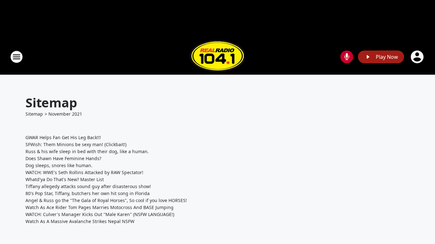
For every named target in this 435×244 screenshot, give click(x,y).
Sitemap (34, 114)
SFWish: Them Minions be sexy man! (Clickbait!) (75, 144)
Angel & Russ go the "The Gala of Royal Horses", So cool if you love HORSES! (106, 200)
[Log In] (418, 57)
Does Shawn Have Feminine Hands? (63, 158)
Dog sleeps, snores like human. (58, 165)
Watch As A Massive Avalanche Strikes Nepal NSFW (79, 221)
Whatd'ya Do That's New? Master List (64, 179)
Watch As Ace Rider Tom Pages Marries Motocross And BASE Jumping (99, 207)
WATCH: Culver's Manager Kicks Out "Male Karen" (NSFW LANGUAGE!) (99, 214)
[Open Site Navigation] (16, 57)
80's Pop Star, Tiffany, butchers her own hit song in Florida (87, 193)
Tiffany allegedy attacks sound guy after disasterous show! (88, 186)
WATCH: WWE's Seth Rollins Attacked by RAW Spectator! (84, 172)
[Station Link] (217, 56)
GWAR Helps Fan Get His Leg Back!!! (63, 137)
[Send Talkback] (346, 57)
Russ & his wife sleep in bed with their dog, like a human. (87, 151)
